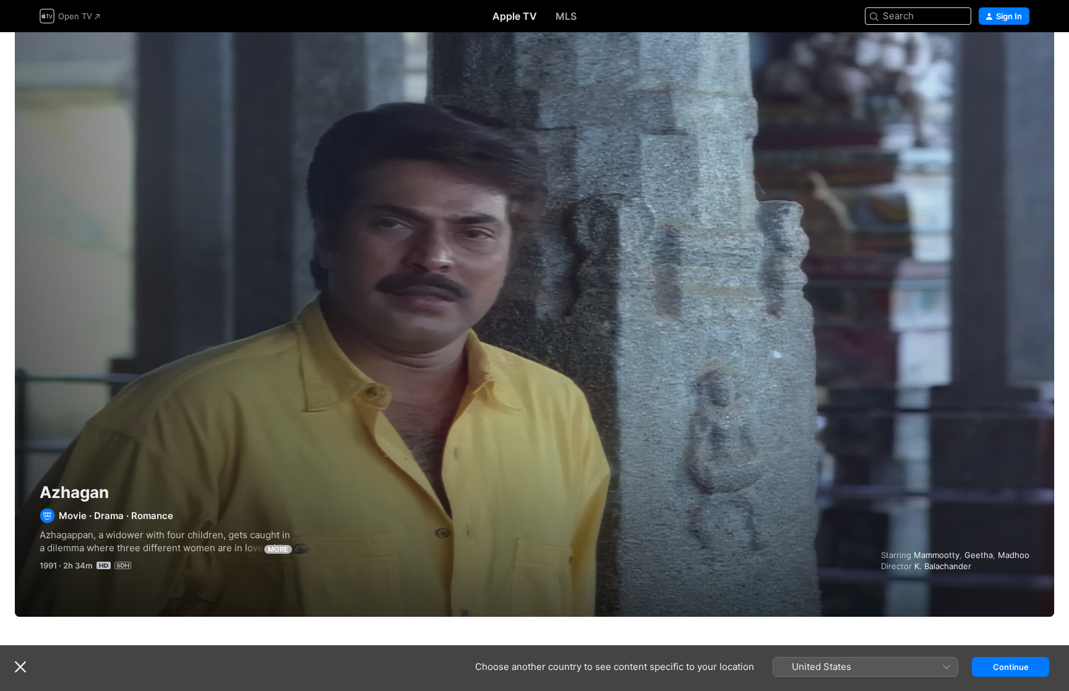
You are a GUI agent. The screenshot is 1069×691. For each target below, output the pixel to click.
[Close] (20, 666)
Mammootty (937, 555)
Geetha (978, 555)
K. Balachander (942, 566)
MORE (278, 549)
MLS (566, 16)
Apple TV (514, 16)
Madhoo (1013, 555)
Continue (1011, 667)
